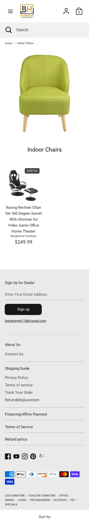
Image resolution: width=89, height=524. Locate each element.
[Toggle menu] (10, 11)
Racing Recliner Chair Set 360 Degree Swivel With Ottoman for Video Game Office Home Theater (23, 219)
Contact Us (14, 354)
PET (72, 500)
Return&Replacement (22, 400)
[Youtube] (16, 455)
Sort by (44, 517)
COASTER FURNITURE (42, 495)
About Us (12, 344)
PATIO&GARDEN (40, 500)
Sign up (23, 309)
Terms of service (19, 385)
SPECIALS (11, 504)
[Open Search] (8, 30)
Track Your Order (19, 392)
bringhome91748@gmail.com (25, 321)
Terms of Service (19, 427)
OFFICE (63, 495)
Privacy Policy (16, 377)
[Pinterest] (33, 455)
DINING (9, 500)
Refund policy (16, 439)
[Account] (66, 9)
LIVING (22, 500)
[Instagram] (25, 455)
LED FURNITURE (15, 495)
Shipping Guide (17, 368)
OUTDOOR (60, 500)
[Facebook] (8, 455)
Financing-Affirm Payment (26, 414)
